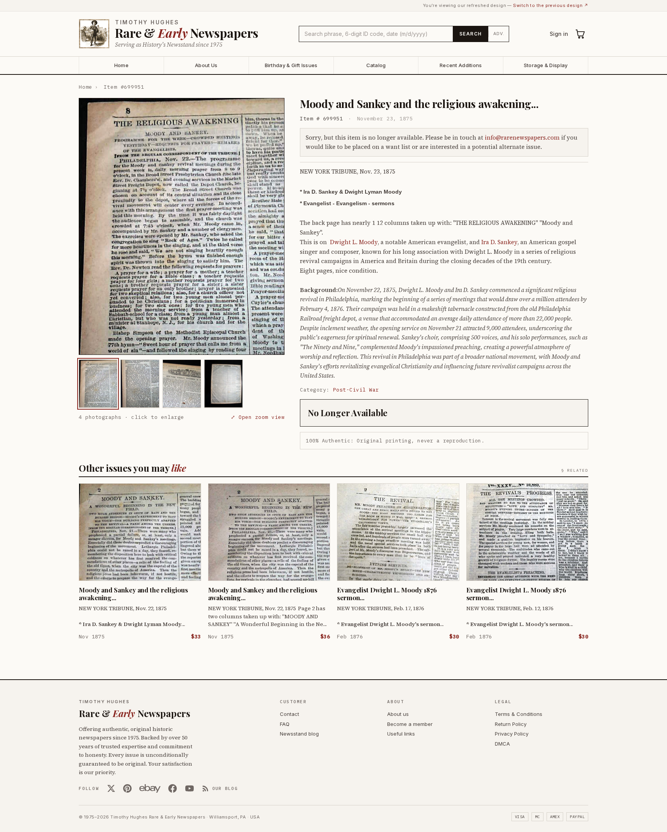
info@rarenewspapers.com (522, 137)
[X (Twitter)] (111, 788)
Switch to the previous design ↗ (550, 5)
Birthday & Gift (291, 65)
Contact (289, 714)
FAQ (284, 724)
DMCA (502, 744)
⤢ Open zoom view (257, 416)
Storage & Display (545, 65)
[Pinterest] (127, 788)
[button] (181, 226)
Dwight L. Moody (354, 242)
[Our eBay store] (150, 788)
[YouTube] (190, 788)
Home (121, 65)
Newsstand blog (299, 734)
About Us (206, 65)
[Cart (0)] (580, 34)
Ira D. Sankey (499, 242)
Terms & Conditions (518, 714)
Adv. (498, 33)
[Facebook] (172, 788)
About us (398, 714)
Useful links (401, 734)
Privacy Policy (511, 734)
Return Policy (510, 724)
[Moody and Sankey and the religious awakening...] (98, 383)
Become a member (410, 724)
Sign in (559, 33)
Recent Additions (461, 65)
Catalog (376, 65)
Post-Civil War (356, 389)
